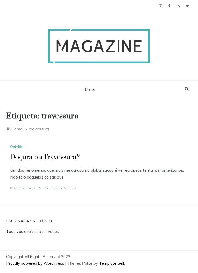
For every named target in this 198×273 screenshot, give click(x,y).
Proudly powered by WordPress (35, 263)
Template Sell (111, 263)
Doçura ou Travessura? (45, 157)
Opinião (16, 146)
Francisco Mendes (62, 188)
